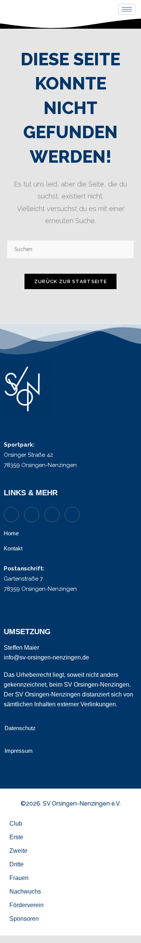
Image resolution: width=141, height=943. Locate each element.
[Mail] (31, 514)
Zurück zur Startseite (70, 281)
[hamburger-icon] (126, 9)
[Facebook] (72, 514)
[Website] (11, 514)
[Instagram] (51, 514)
